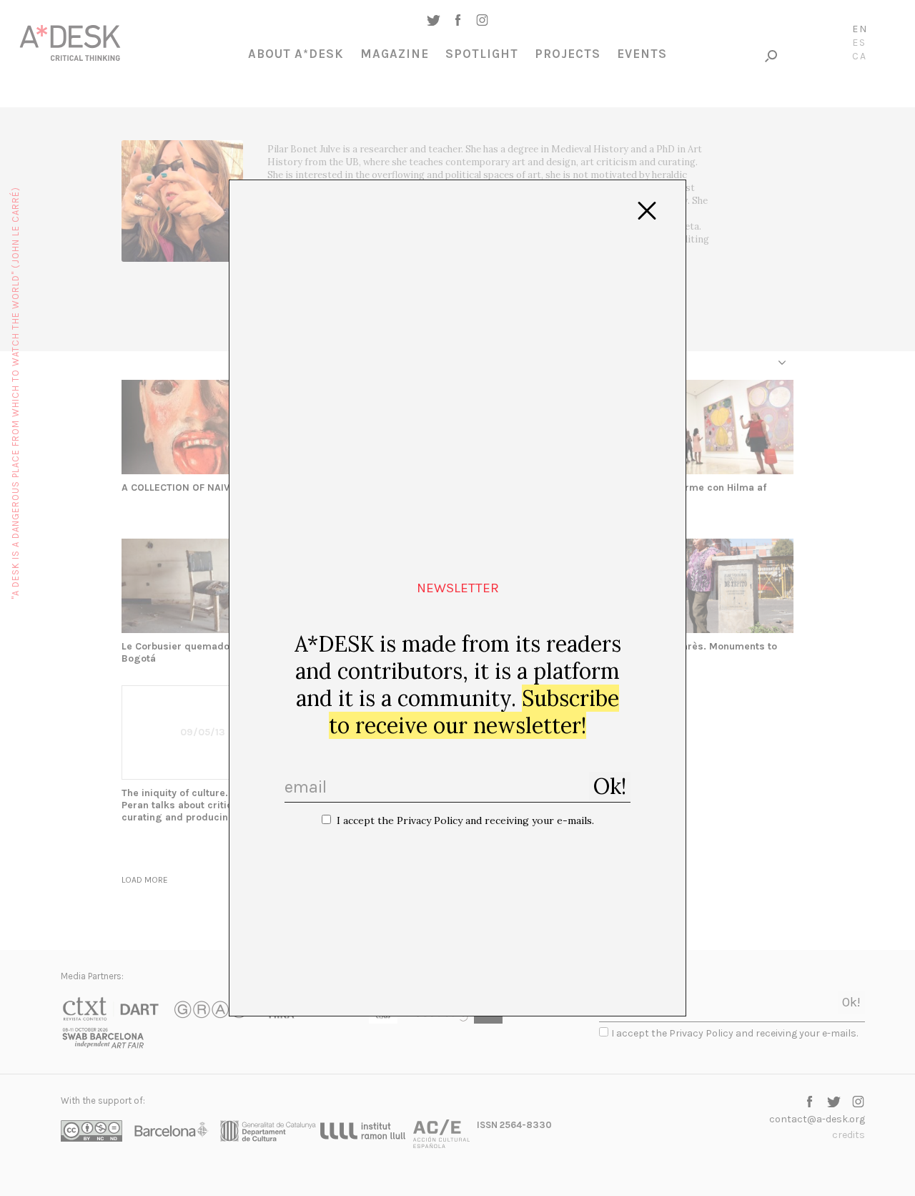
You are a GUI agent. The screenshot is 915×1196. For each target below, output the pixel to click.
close (647, 211)
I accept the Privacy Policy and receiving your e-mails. (465, 820)
